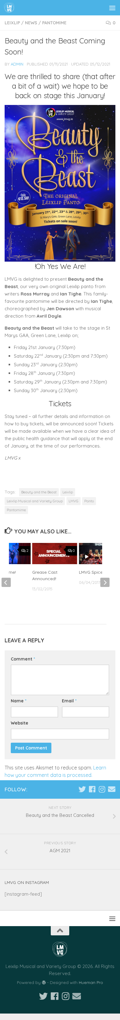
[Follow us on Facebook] (92, 789)
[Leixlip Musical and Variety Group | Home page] (11, 7)
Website (19, 723)
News (31, 23)
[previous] (6, 582)
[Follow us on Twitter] (82, 789)
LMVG (73, 501)
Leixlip (12, 23)
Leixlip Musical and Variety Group (35, 501)
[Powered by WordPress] (44, 983)
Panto (89, 501)
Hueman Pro (91, 982)
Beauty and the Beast (39, 492)
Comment (23, 659)
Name (18, 701)
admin (17, 64)
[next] (105, 582)
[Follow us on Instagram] (102, 789)
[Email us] (111, 789)
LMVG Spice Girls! (96, 572)
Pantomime (54, 23)
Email (69, 701)
